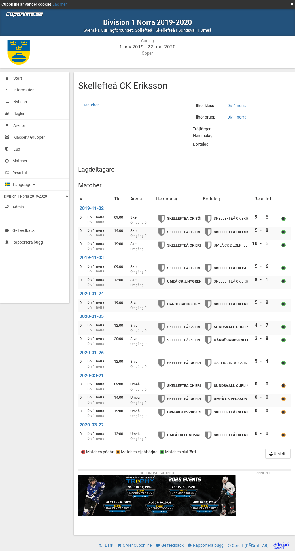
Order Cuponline (137, 545)
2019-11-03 (92, 257)
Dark (108, 545)
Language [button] (22, 184)
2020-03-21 (92, 375)
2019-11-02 (92, 208)
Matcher (91, 105)
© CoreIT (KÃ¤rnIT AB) (249, 545)
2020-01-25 (92, 316)
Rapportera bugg (27, 242)
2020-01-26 (92, 353)
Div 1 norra (237, 105)
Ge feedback (23, 230)
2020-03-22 (92, 425)
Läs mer (59, 4)
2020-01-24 (92, 293)
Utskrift (280, 454)
